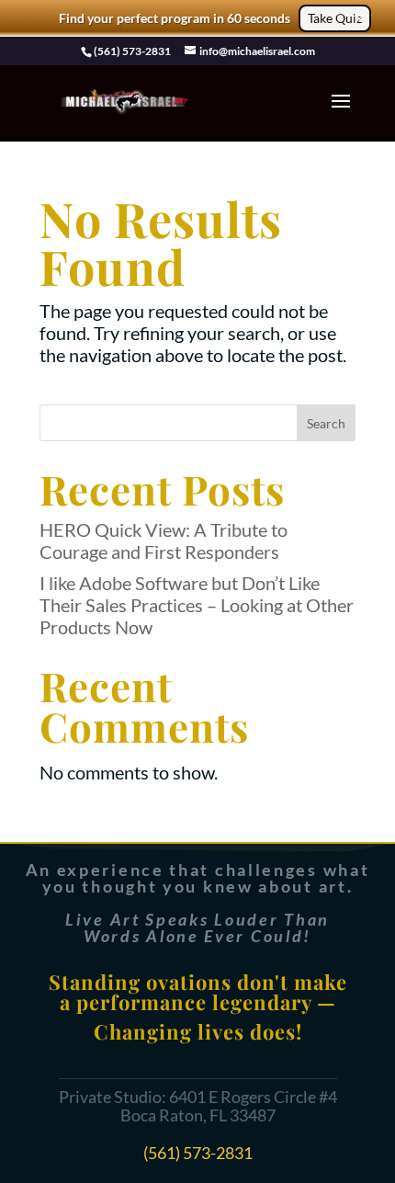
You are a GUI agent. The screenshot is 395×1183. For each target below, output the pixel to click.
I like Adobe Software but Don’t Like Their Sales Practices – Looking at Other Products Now (197, 605)
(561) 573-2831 (198, 1153)
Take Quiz (335, 18)
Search (326, 423)
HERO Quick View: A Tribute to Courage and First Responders (164, 540)
